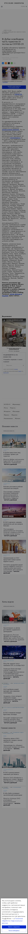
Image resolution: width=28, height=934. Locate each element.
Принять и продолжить (14, 926)
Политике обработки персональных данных (12, 921)
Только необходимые (14, 930)
